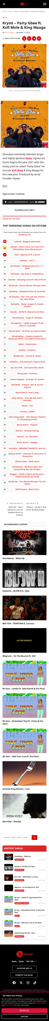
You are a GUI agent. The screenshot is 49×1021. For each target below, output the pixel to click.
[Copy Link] (39, 38)
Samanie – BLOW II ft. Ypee (16, 591)
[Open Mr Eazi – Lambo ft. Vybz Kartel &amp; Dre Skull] (24, 673)
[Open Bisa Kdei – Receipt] (24, 806)
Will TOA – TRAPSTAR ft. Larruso (18, 623)
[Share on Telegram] (34, 38)
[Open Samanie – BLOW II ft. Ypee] (24, 575)
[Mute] (36, 202)
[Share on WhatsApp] (29, 38)
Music (10, 11)
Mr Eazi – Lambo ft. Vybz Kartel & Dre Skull (24, 688)
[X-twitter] (21, 983)
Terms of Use (9, 1005)
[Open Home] (24, 4)
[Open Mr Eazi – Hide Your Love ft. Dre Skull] (24, 741)
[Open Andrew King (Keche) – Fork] (24, 773)
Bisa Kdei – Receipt (12, 821)
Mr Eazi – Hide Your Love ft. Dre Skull (21, 756)
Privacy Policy (40, 1003)
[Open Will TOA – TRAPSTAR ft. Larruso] (24, 608)
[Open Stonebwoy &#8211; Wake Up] (24, 542)
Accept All (24, 1011)
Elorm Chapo (9, 32)
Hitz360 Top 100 (24, 234)
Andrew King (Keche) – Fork (16, 789)
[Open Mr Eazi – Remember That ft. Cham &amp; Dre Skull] (24, 705)
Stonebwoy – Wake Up (13, 558)
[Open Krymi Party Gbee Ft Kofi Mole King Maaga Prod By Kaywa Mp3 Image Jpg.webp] (24, 87)
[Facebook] (14, 983)
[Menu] (44, 4)
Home (5, 11)
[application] (24, 202)
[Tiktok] (35, 983)
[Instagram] (28, 983)
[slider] (41, 202)
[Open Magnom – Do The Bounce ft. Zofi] (24, 640)
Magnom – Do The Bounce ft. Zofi (19, 656)
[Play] (6, 202)
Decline (24, 1017)
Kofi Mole (17, 170)
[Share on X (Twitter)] (24, 38)
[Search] (4, 4)
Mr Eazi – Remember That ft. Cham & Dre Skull (23, 722)
